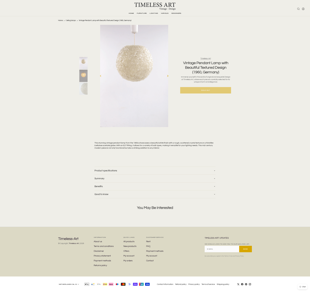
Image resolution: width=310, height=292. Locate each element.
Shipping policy (223, 284)
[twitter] (238, 284)
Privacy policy (194, 284)
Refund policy (180, 284)
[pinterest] (246, 284)
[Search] (298, 9)
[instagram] (250, 284)
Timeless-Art (205, 58)
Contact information (165, 284)
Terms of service (208, 284)
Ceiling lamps (71, 20)
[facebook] (242, 284)
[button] (303, 9)
